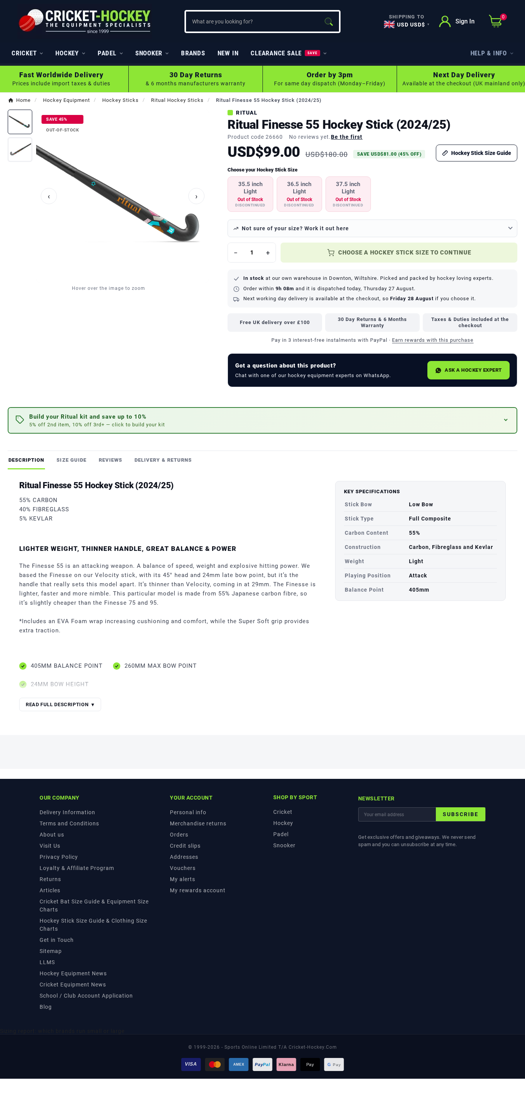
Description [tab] (26, 460)
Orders (179, 835)
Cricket (282, 812)
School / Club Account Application (86, 996)
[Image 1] (20, 122)
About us (52, 835)
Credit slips (185, 846)
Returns (50, 879)
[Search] (328, 21)
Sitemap (51, 951)
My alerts (182, 879)
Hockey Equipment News (73, 973)
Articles (50, 890)
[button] (262, 420)
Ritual (246, 113)
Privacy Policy (59, 857)
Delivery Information (67, 812)
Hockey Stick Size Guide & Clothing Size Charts (93, 925)
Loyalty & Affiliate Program (77, 868)
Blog (46, 1007)
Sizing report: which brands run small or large (62, 1031)
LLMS (47, 962)
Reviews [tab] (110, 460)
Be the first (346, 137)
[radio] (250, 194)
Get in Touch (57, 940)
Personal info (188, 812)
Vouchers (183, 868)
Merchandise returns (198, 823)
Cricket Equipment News (73, 984)
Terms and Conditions (69, 823)
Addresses (184, 857)
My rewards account (198, 890)
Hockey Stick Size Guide (481, 153)
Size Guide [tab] (71, 460)
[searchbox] (252, 22)
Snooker (284, 845)
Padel (281, 834)
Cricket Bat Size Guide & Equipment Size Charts (94, 905)
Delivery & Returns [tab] (163, 460)
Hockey (283, 823)
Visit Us (50, 846)
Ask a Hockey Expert (473, 370)
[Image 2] (20, 149)
